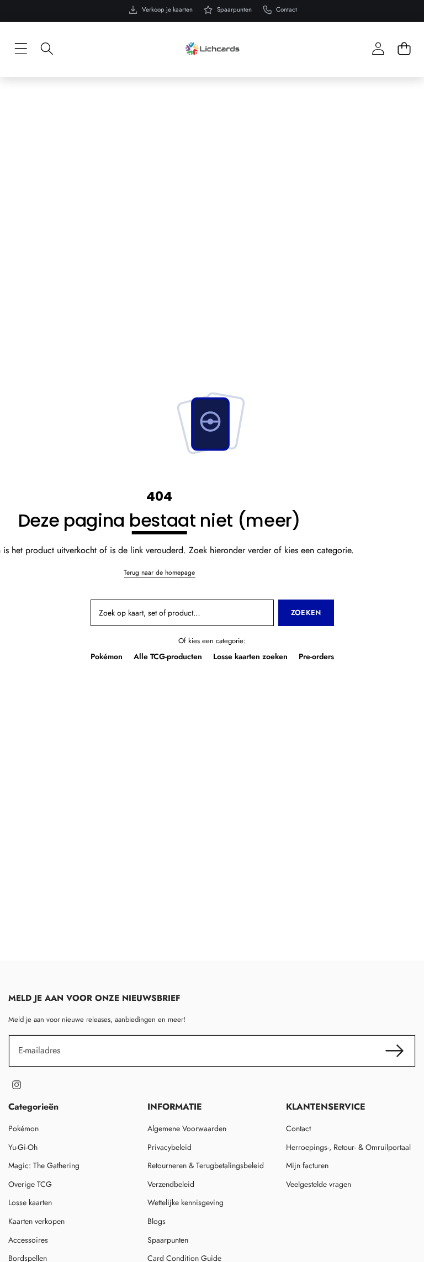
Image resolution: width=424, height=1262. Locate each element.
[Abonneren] (394, 1050)
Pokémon (107, 656)
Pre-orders (316, 656)
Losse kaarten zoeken (250, 656)
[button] (403, 48)
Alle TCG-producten (168, 656)
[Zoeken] (46, 48)
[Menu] (20, 48)
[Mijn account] (377, 48)
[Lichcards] (212, 48)
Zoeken (306, 612)
